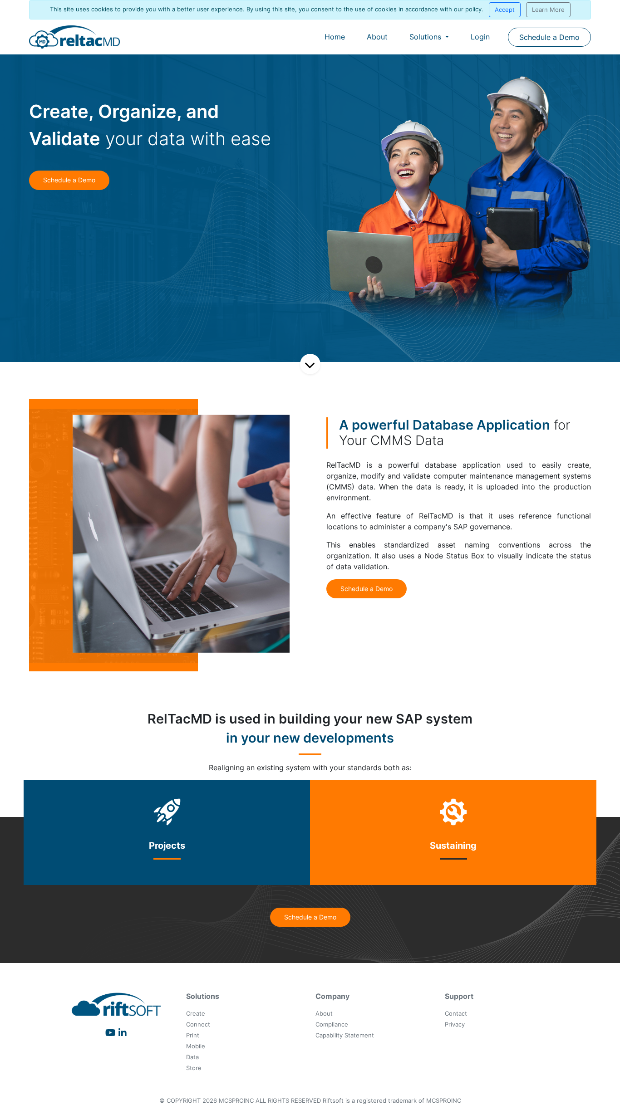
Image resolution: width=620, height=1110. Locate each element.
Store (194, 1068)
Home (335, 36)
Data (192, 1057)
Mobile (195, 1046)
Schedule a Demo (549, 37)
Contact (456, 1013)
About (377, 36)
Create (195, 1013)
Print (192, 1035)
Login (480, 36)
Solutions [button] (426, 36)
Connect (198, 1024)
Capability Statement (344, 1035)
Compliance (331, 1024)
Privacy (455, 1024)
